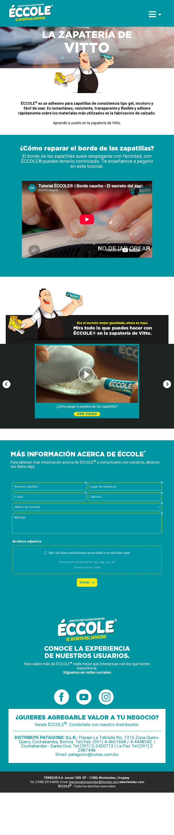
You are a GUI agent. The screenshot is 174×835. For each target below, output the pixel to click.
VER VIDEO (87, 414)
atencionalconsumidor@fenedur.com (94, 782)
